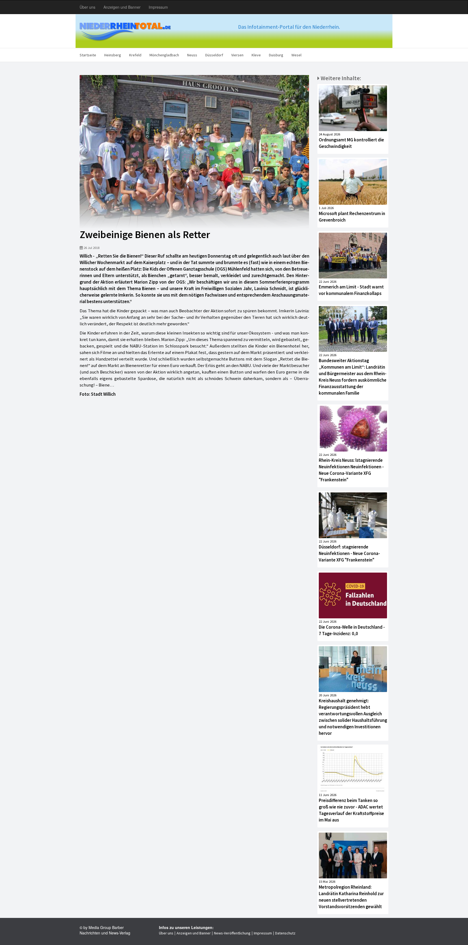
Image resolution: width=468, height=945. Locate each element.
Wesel (296, 55)
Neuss (192, 55)
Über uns (87, 7)
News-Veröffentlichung (232, 933)
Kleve (256, 55)
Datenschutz (285, 933)
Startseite (88, 55)
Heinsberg (112, 55)
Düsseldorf (214, 55)
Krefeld (135, 55)
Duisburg (276, 55)
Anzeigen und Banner (122, 7)
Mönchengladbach (164, 55)
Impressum (158, 7)
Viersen (237, 55)
